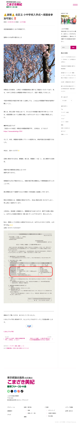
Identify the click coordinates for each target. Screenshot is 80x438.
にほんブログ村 (9, 331)
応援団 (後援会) (52, 413)
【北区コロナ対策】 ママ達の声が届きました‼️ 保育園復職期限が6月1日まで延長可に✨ (40, 339)
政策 (29, 410)
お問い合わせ (69, 411)
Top (62, 109)
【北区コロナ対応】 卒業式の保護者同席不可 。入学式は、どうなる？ (15, 339)
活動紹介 (9, 411)
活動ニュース (21, 346)
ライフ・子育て (65, 122)
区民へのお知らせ (65, 128)
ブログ (62, 118)
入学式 (14, 348)
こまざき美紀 (22, 22)
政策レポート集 (31, 413)
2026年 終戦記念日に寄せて (68, 82)
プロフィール (11, 407)
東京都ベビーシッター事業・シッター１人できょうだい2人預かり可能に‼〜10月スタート (68, 75)
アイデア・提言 (13, 346)
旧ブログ (63, 131)
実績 (25, 417)
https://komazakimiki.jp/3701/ (13, 131)
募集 (62, 125)
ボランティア (51, 410)
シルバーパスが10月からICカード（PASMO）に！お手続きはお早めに (68, 59)
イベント (63, 115)
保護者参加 (9, 348)
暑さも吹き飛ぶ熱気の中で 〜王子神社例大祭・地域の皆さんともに (68, 88)
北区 (17, 348)
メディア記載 (69, 407)
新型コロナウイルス (24, 348)
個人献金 (50, 416)
